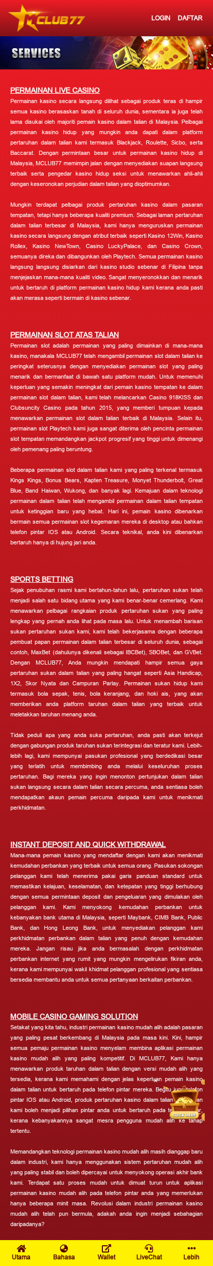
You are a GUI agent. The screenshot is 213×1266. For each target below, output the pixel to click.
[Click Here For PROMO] (184, 1100)
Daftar (190, 18)
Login (161, 18)
